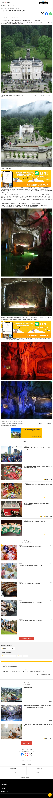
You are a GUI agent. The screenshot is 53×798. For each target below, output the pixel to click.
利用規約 (3, 788)
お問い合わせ (4, 784)
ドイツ (13, 5)
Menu (51, 2)
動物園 (50, 720)
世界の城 (13, 655)
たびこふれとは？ (39, 772)
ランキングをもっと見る (26, 638)
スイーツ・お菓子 (48, 516)
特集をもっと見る (26, 743)
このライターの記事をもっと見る (43, 674)
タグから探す (13, 768)
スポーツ (50, 460)
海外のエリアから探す (26, 764)
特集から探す (40, 768)
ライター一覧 (13, 772)
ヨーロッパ (7, 5)
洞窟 (20, 655)
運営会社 (3, 781)
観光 (25, 655)
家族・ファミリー (48, 738)
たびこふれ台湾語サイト (26, 777)
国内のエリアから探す (26, 760)
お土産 (50, 479)
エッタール (5, 655)
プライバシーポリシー (5, 791)
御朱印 (50, 701)
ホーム (2, 5)
